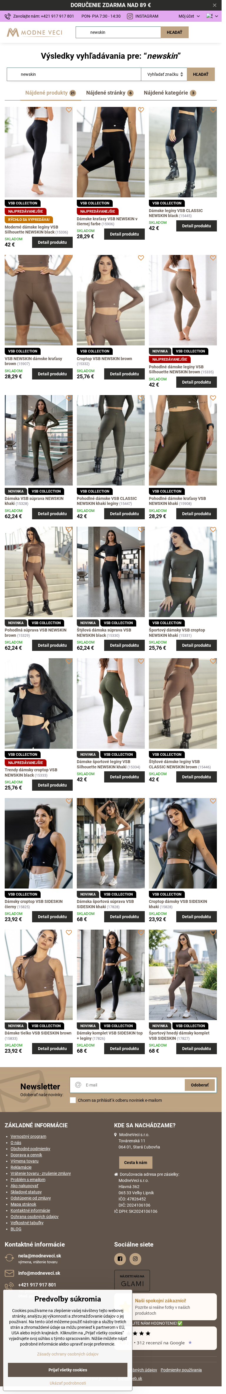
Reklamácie (21, 1167)
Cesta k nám (135, 1162)
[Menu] (214, 32)
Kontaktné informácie (30, 1210)
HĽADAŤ (174, 32)
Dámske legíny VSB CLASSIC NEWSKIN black (176, 213)
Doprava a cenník (26, 1155)
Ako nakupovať (24, 1185)
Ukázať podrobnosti (68, 1383)
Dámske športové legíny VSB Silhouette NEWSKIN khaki (103, 764)
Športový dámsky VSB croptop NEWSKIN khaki (177, 633)
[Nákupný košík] (200, 32)
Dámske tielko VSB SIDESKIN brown (38, 1033)
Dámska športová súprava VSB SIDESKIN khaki (105, 904)
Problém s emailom (28, 1179)
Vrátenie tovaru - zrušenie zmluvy (41, 1173)
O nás (16, 1142)
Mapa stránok (23, 1204)
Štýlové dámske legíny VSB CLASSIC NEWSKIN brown (174, 764)
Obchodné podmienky (30, 1148)
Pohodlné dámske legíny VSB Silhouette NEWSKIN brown (176, 369)
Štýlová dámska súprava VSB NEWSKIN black (104, 633)
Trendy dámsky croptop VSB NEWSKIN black (31, 772)
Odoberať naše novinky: (41, 1094)
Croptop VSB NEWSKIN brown (104, 358)
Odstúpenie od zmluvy (31, 1198)
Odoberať (200, 1085)
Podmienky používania (181, 1370)
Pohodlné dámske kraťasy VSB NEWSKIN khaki (177, 501)
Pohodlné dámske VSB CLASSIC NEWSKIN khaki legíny (107, 501)
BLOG (16, 1229)
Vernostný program (28, 1136)
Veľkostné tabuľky (27, 1222)
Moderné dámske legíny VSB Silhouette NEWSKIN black (31, 230)
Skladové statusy (26, 1192)
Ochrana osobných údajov (35, 1216)
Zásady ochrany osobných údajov (68, 1354)
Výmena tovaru (25, 1161)
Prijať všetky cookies (68, 1370)
